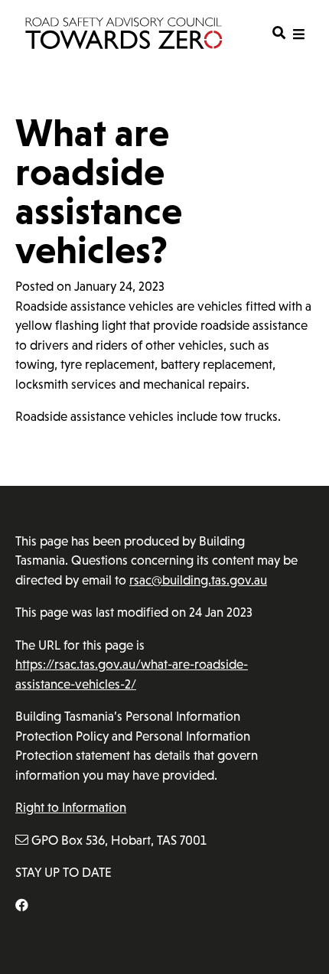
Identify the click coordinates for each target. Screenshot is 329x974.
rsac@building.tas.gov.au (198, 580)
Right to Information (70, 807)
